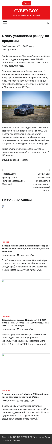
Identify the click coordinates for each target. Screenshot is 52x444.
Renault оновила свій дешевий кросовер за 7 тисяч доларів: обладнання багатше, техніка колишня (26, 248)
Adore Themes (12, 440)
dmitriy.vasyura (10, 49)
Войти (26, 3)
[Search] (48, 23)
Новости (24, 159)
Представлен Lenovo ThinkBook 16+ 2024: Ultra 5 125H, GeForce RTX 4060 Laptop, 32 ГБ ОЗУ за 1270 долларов (25, 322)
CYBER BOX (26, 10)
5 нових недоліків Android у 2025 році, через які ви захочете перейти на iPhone (26, 395)
